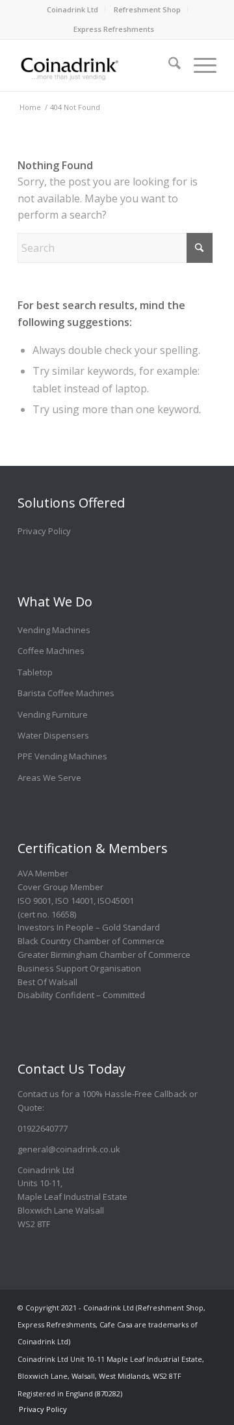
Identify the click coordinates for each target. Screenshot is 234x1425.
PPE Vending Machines (62, 756)
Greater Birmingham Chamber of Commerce (104, 954)
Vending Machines (54, 630)
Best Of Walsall (47, 982)
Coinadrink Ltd (72, 9)
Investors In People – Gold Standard (89, 927)
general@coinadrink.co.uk (69, 1149)
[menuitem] (72, 10)
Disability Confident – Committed (81, 995)
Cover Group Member (60, 887)
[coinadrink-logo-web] (97, 65)
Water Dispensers (53, 735)
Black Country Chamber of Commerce (91, 941)
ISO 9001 (34, 900)
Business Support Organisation (79, 968)
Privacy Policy (44, 531)
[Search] (168, 58)
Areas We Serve (49, 777)
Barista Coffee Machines (66, 693)
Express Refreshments (113, 29)
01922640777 (43, 1128)
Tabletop (35, 672)
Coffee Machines (51, 651)
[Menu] (198, 58)
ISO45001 (116, 900)
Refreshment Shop (147, 9)
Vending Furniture (53, 714)
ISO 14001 (74, 900)
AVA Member (43, 873)
